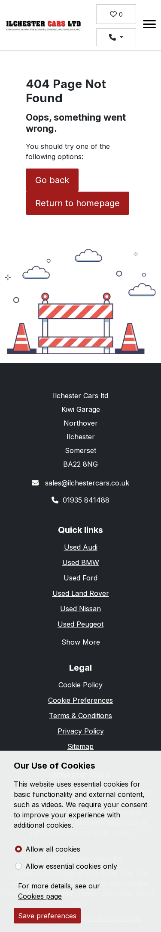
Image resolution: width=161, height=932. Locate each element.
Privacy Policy (81, 731)
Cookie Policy (80, 685)
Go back (52, 180)
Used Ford (80, 578)
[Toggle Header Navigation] (149, 25)
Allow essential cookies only (71, 866)
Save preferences (47, 915)
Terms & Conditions (80, 715)
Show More (80, 642)
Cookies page (40, 896)
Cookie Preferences (80, 700)
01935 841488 (86, 500)
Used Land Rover (80, 593)
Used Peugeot (80, 624)
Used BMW (80, 562)
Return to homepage (77, 203)
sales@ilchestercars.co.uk (86, 483)
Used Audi (80, 547)
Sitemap (80, 746)
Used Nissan (80, 608)
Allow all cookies (52, 849)
